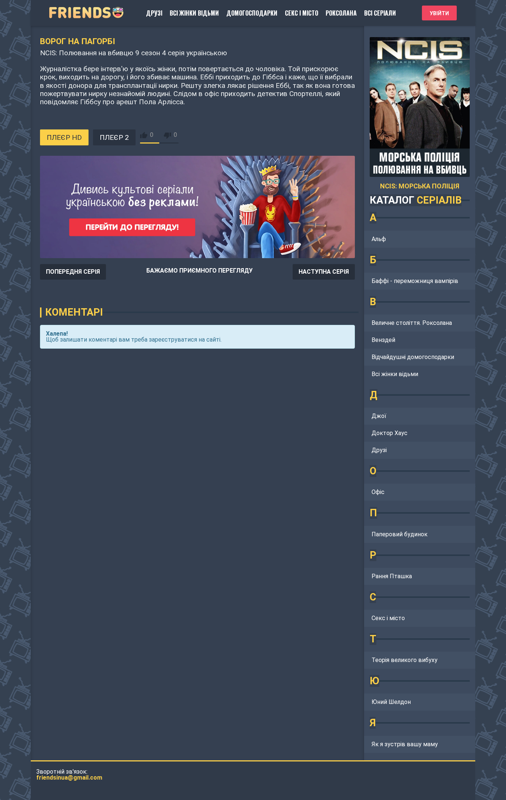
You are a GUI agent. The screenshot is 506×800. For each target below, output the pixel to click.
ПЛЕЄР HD (64, 137)
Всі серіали (380, 13)
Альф (379, 239)
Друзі (154, 13)
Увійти (439, 13)
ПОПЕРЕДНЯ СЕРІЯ (73, 271)
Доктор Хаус (389, 433)
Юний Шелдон (391, 701)
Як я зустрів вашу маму (405, 744)
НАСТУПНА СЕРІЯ (324, 271)
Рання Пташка (392, 576)
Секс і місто (301, 13)
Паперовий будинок (399, 534)
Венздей (383, 339)
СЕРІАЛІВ (439, 200)
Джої (379, 415)
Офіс (378, 492)
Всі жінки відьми (194, 13)
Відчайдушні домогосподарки (413, 357)
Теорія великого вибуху (404, 660)
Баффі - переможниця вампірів (415, 280)
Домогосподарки (251, 13)
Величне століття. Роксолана (412, 322)
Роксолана (341, 13)
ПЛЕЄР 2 (114, 137)
